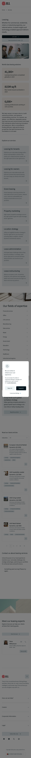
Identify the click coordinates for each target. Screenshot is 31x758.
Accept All (21, 388)
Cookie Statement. (11, 383)
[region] (15, 379)
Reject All (10, 388)
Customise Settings (15, 393)
